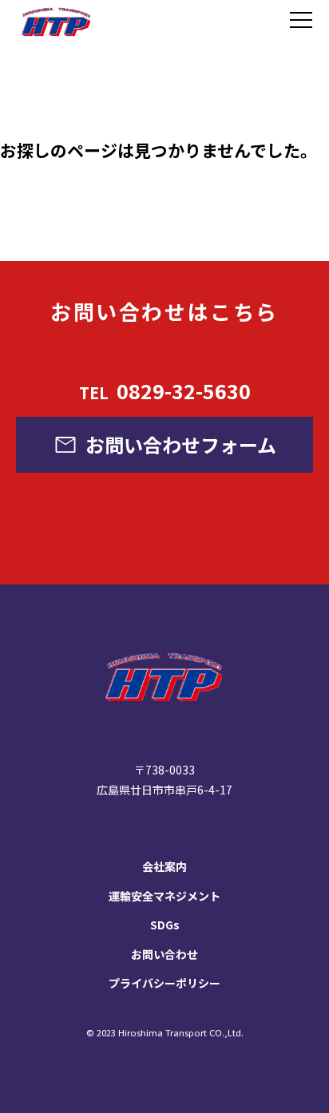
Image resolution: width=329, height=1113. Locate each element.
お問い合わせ (164, 954)
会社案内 (164, 866)
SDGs (165, 925)
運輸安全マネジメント (164, 896)
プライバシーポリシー (164, 983)
